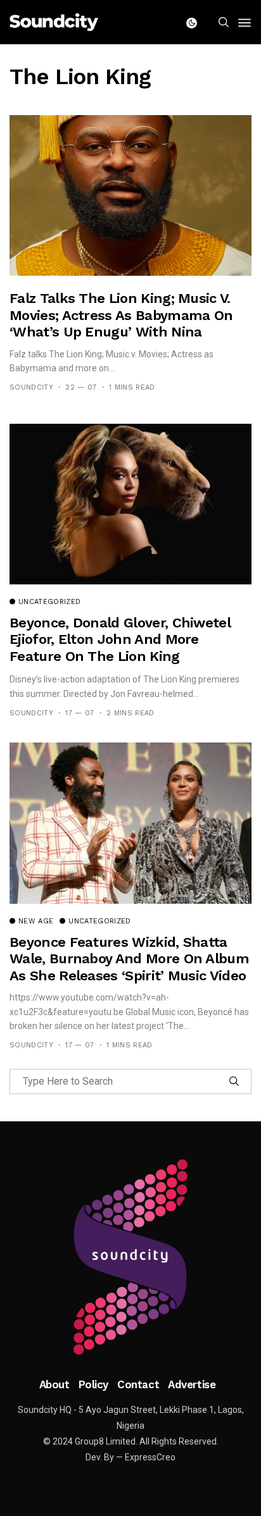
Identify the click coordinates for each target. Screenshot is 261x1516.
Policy (93, 1384)
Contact (138, 1384)
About (54, 1384)
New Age (35, 921)
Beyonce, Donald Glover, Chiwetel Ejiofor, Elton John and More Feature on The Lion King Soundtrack (120, 648)
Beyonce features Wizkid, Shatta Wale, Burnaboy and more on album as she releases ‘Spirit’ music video (129, 958)
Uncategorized (49, 602)
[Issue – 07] (130, 1257)
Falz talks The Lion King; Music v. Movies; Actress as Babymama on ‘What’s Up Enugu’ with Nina (121, 315)
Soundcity (31, 387)
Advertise (191, 1384)
